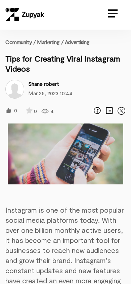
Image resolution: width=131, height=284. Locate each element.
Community (20, 42)
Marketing (48, 42)
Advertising (77, 42)
